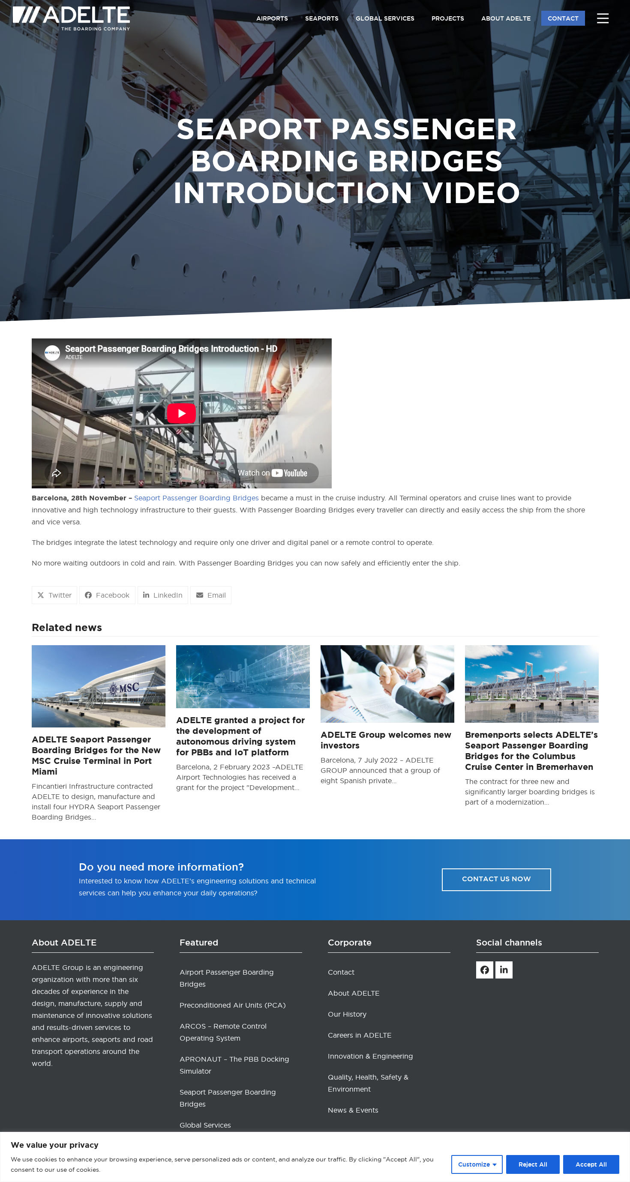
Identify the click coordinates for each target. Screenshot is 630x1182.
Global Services (205, 1125)
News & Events (353, 1110)
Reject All (533, 1164)
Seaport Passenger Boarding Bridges (196, 498)
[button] (55, 595)
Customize (474, 1164)
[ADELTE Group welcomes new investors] (387, 682)
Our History (347, 1014)
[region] (315, 1157)
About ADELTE (354, 993)
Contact (341, 972)
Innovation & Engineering (370, 1056)
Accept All (591, 1164)
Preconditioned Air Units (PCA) (233, 1005)
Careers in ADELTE (360, 1035)
